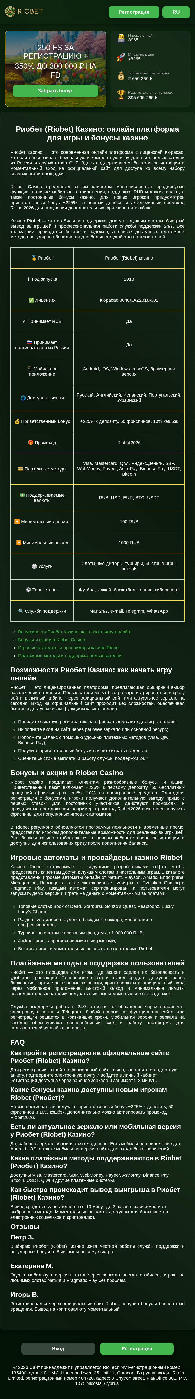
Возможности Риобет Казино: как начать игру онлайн (74, 631)
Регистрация (134, 12)
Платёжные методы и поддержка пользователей (70, 655)
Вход (58, 1348)
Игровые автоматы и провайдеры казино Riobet (69, 647)
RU (176, 12)
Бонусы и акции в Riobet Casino (51, 639)
